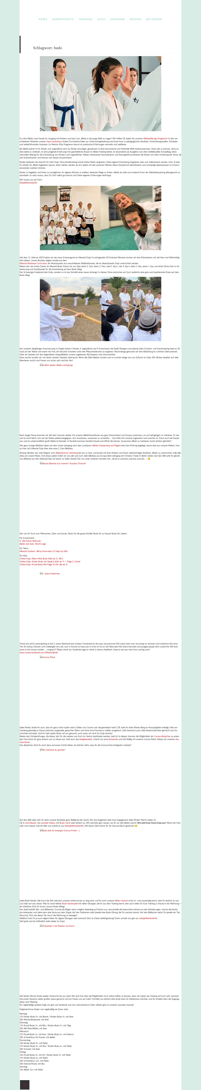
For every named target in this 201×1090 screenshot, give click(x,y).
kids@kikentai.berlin (28, 183)
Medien (135, 19)
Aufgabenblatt (85, 739)
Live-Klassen (30, 823)
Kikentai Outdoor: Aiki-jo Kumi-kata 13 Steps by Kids (44, 551)
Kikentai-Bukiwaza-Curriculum (33, 264)
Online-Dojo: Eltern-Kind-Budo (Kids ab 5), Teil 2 (41, 559)
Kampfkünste (63, 19)
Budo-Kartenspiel (70, 904)
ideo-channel (122, 901)
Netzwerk (154, 19)
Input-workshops (54, 142)
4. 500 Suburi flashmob (30, 541)
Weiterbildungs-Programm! (155, 139)
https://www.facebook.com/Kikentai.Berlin (39, 653)
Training (86, 19)
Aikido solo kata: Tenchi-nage (33, 544)
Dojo (101, 19)
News (43, 19)
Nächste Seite (24, 1085)
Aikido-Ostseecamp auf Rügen (106, 446)
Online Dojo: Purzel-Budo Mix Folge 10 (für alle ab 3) (43, 565)
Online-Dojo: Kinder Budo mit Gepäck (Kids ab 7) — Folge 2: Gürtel (50, 562)
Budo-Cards (65, 823)
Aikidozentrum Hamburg (66, 453)
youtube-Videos (48, 823)
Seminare (117, 19)
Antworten (113, 739)
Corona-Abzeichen (162, 736)
